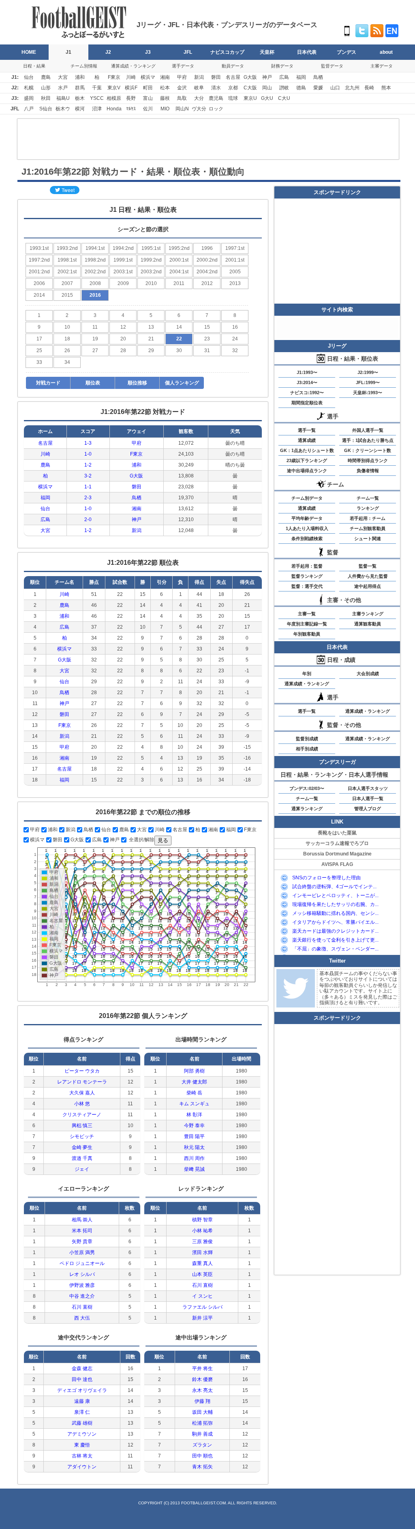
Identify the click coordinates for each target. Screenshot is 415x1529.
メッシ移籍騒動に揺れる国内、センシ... (335, 913)
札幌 (29, 88)
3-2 (88, 476)
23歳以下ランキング (307, 460)
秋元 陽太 (194, 1147)
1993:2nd (67, 248)
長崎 (369, 88)
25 (39, 350)
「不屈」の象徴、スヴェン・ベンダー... (335, 949)
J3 (148, 52)
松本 (165, 88)
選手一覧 (307, 430)
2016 (95, 295)
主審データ (381, 65)
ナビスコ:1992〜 (307, 392)
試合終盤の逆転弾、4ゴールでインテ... (334, 886)
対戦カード (48, 383)
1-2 (88, 465)
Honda (114, 109)
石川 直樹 (82, 1307)
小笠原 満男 (82, 1252)
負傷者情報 (368, 470)
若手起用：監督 (307, 566)
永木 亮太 (202, 1390)
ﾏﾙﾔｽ (131, 109)
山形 (46, 88)
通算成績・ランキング (133, 65)
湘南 (165, 77)
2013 (235, 283)
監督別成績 (307, 738)
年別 (306, 673)
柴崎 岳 (194, 1093)
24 (235, 339)
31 (207, 350)
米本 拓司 (82, 1230)
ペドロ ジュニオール (82, 1263)
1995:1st (150, 248)
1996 (207, 248)
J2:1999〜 (367, 372)
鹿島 (46, 77)
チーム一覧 (368, 498)
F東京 (114, 77)
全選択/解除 (141, 840)
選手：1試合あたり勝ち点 (368, 440)
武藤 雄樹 (82, 1423)
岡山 (267, 88)
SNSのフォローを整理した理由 (326, 878)
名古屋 (233, 77)
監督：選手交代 (307, 586)
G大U (267, 98)
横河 (80, 109)
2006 (39, 283)
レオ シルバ (82, 1274)
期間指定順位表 (307, 402)
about (386, 52)
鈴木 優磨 (202, 1379)
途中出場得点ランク (307, 470)
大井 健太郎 (194, 1082)
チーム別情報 (84, 65)
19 (95, 339)
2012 (207, 283)
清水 (216, 88)
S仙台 (45, 109)
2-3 (88, 498)
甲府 (182, 77)
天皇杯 (267, 52)
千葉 (97, 88)
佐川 (148, 109)
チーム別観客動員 (367, 528)
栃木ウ (63, 109)
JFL (188, 52)
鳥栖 (318, 77)
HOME (28, 52)
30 (179, 350)
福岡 (301, 77)
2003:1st (123, 272)
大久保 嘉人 (82, 1093)
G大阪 (250, 77)
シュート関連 (367, 538)
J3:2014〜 (307, 382)
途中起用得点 (367, 586)
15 (207, 327)
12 (123, 327)
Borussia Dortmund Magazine (337, 854)
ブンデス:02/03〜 (306, 788)
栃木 (80, 98)
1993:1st (39, 248)
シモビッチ (82, 1136)
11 (95, 327)
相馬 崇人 (82, 1220)
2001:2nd (39, 272)
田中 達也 (82, 1379)
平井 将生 (202, 1368)
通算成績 (307, 440)
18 (67, 339)
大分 (199, 98)
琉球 (233, 98)
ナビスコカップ (227, 52)
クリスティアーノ (81, 1114)
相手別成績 (307, 748)
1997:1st (234, 248)
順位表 (93, 383)
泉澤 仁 (82, 1412)
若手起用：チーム (367, 518)
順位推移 (137, 383)
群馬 (80, 88)
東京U (250, 98)
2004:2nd (207, 272)
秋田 (46, 98)
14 (179, 327)
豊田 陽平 (194, 1136)
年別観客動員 (306, 633)
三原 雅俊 (202, 1241)
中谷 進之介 (82, 1296)
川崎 (131, 77)
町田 (148, 88)
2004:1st (178, 272)
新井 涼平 (202, 1318)
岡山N (182, 109)
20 (123, 339)
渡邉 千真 (82, 1158)
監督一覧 (367, 566)
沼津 (97, 109)
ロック (216, 109)
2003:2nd (151, 272)
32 (235, 350)
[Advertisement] (207, 139)
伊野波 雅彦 (82, 1285)
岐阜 (199, 88)
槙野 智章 (202, 1220)
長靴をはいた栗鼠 (337, 833)
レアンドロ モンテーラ (82, 1082)
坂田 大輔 (202, 1412)
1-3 (88, 443)
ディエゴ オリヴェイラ (82, 1390)
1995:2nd (179, 248)
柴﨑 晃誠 (194, 1169)
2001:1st (234, 260)
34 (67, 362)
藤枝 (165, 98)
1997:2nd (39, 260)
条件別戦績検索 (307, 538)
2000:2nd (207, 260)
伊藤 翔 (202, 1401)
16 (235, 327)
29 (151, 350)
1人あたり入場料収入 (307, 528)
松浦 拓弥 (202, 1423)
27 (95, 350)
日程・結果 (34, 65)
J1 (68, 52)
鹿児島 (216, 98)
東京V (113, 88)
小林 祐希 (202, 1230)
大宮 (63, 77)
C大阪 (250, 88)
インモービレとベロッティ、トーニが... (335, 895)
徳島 (301, 88)
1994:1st (95, 248)
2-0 (88, 519)
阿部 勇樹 (194, 1071)
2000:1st (178, 260)
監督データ (332, 65)
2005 (235, 272)
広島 (284, 77)
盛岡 (29, 98)
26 (67, 350)
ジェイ (82, 1169)
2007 (67, 283)
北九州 (352, 88)
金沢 (182, 88)
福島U (63, 98)
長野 (131, 98)
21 (151, 339)
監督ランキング (307, 576)
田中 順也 (202, 1456)
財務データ (282, 65)
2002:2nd (95, 272)
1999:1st (123, 260)
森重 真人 (202, 1263)
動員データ (233, 65)
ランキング (368, 508)
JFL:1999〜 (368, 382)
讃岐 (284, 88)
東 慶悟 (82, 1445)
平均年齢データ (307, 518)
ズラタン (202, 1445)
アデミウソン (81, 1434)
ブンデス (346, 52)
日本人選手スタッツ (368, 788)
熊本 (386, 88)
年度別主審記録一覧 (307, 623)
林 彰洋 (194, 1114)
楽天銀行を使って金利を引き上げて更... (335, 940)
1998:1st (67, 260)
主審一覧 (307, 613)
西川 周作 (194, 1158)
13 (151, 327)
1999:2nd (151, 260)
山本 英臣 (202, 1274)
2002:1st (67, 272)
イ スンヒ (202, 1296)
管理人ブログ (367, 808)
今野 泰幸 (194, 1125)
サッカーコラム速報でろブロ (337, 843)
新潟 (199, 77)
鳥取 (182, 98)
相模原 (114, 98)
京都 (233, 88)
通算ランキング (307, 808)
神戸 (267, 77)
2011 (178, 283)
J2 (108, 52)
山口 (335, 88)
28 (123, 350)
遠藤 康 (82, 1401)
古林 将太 (82, 1456)
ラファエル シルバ (202, 1307)
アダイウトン (81, 1467)
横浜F (131, 88)
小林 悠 (82, 1104)
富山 (148, 98)
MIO (164, 109)
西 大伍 (82, 1318)
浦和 (80, 77)
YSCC (97, 98)
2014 (39, 295)
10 (67, 327)
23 (207, 339)
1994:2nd (123, 248)
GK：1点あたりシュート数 (307, 450)
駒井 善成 (202, 1434)
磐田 (216, 77)
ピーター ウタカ (82, 1071)
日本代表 (307, 52)
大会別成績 (368, 673)
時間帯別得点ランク (368, 460)
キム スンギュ (194, 1104)
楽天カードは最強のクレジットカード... (335, 931)
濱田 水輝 (202, 1252)
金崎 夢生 (82, 1147)
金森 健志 (82, 1368)
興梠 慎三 (82, 1125)
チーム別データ (307, 498)
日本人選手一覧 (367, 798)
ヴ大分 (199, 109)
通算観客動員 (367, 623)
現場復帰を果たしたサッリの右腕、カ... (335, 904)
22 (179, 339)
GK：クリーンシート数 (367, 450)
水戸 (63, 88)
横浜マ (148, 77)
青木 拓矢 (202, 1467)
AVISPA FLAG (337, 864)
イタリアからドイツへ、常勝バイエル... (335, 922)
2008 (95, 283)
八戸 (29, 109)
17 (39, 339)
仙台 (29, 77)
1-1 (88, 487)
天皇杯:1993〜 (367, 392)
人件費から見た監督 (368, 576)
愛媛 (318, 88)
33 (39, 362)
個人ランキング (182, 383)
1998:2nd (95, 260)
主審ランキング (367, 613)
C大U (284, 98)
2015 (67, 295)
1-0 (88, 454)
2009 (123, 283)
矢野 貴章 (82, 1241)
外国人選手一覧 (367, 430)
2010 (151, 283)
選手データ (183, 65)
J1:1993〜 (307, 372)
